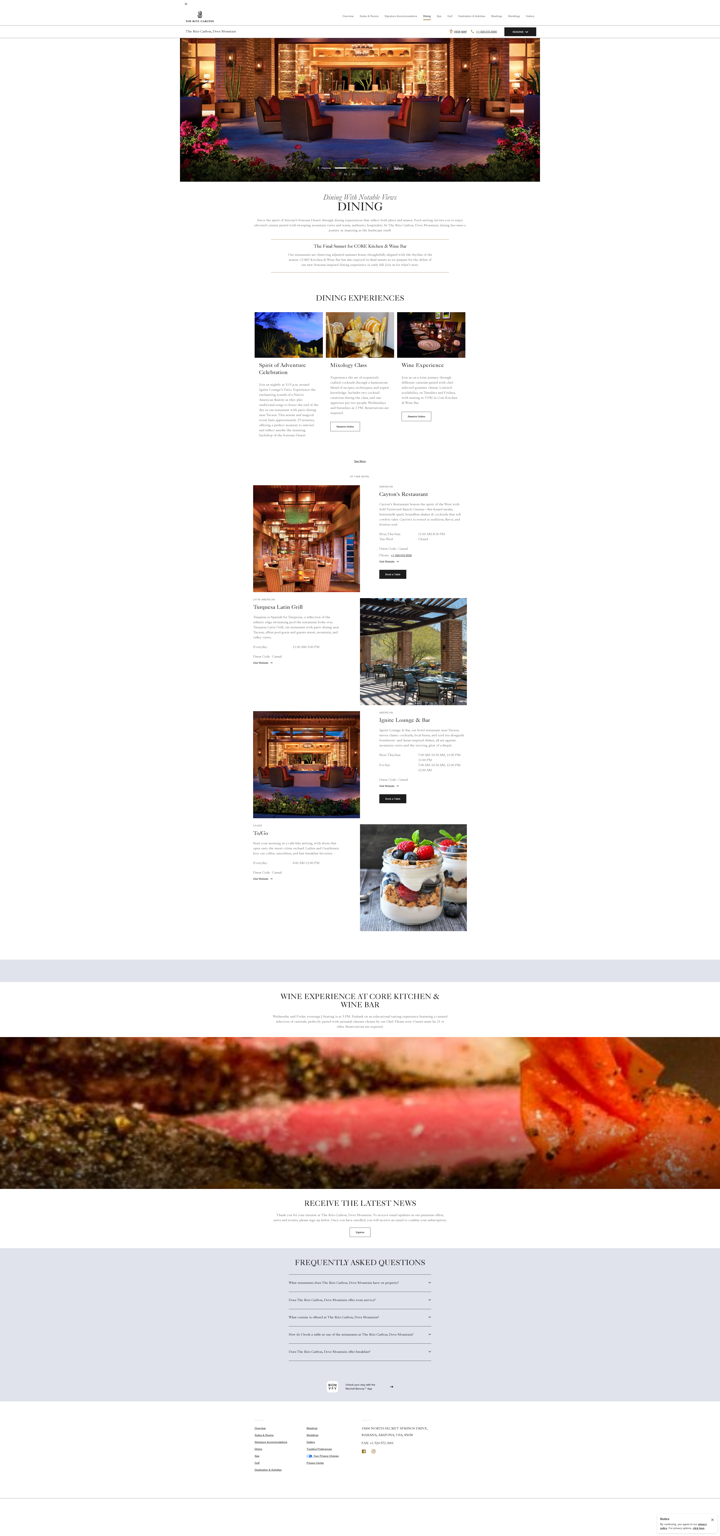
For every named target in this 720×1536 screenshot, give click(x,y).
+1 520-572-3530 (401, 555)
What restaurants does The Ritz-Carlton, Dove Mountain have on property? (344, 1283)
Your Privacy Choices (325, 1455)
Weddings (514, 16)
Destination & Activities (471, 16)
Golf (449, 16)
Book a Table (392, 574)
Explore (360, 1232)
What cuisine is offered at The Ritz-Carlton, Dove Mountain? (334, 1317)
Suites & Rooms (369, 16)
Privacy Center (315, 1462)
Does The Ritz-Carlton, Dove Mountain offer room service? (332, 1300)
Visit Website (386, 561)
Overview (348, 16)
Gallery (530, 16)
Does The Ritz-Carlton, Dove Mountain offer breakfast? (329, 1352)
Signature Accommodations (401, 16)
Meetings (496, 16)
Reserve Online (345, 426)
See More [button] (360, 461)
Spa (439, 16)
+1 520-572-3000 (486, 31)
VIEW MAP (460, 31)
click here (698, 1528)
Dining (427, 16)
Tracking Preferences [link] (319, 1449)
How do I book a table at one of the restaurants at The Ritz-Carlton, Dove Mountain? (351, 1334)
